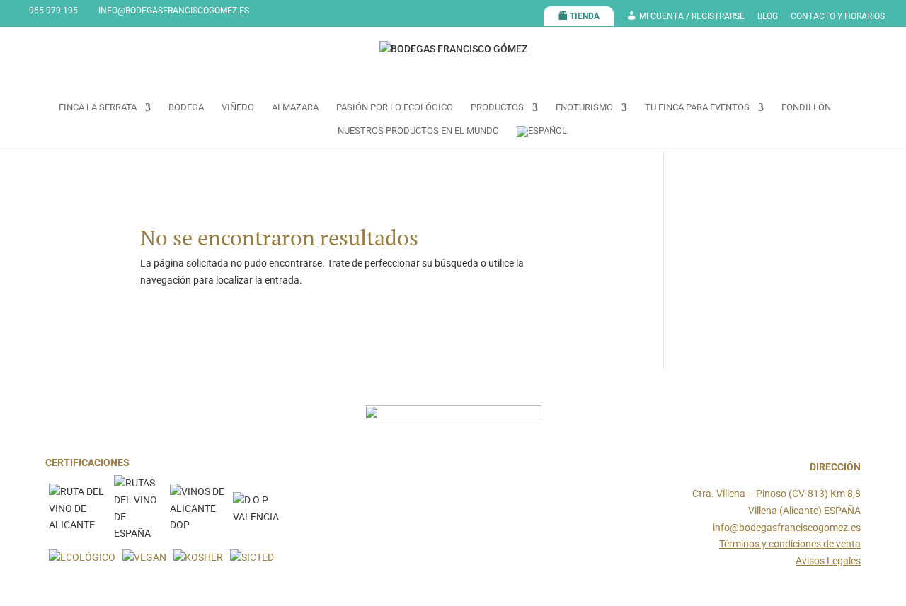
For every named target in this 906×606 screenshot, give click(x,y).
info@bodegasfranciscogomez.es (787, 527)
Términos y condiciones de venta (790, 543)
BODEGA (186, 107)
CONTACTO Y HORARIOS (838, 16)
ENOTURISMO (584, 107)
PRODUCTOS (497, 107)
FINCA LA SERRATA (98, 107)
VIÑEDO (238, 107)
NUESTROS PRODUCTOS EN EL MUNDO (418, 131)
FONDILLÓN (806, 107)
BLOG (767, 16)
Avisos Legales (828, 560)
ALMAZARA (295, 107)
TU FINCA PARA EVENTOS (697, 107)
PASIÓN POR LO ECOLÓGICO (394, 107)
